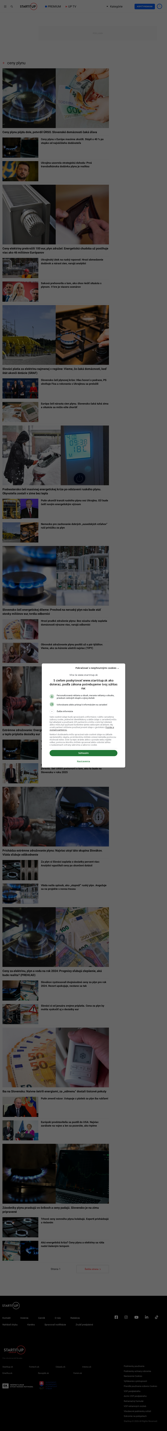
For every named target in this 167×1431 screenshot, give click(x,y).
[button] (83, 711)
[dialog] (83, 715)
